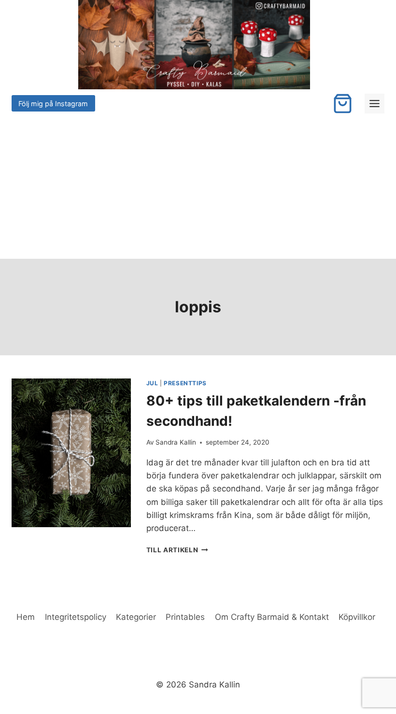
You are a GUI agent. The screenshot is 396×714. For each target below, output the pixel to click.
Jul (152, 383)
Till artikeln (177, 550)
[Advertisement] (198, 186)
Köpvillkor (357, 617)
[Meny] (374, 103)
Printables (185, 617)
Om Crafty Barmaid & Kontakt (272, 617)
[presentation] (71, 452)
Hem (25, 617)
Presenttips (185, 383)
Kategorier (136, 617)
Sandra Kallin (176, 442)
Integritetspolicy (75, 617)
